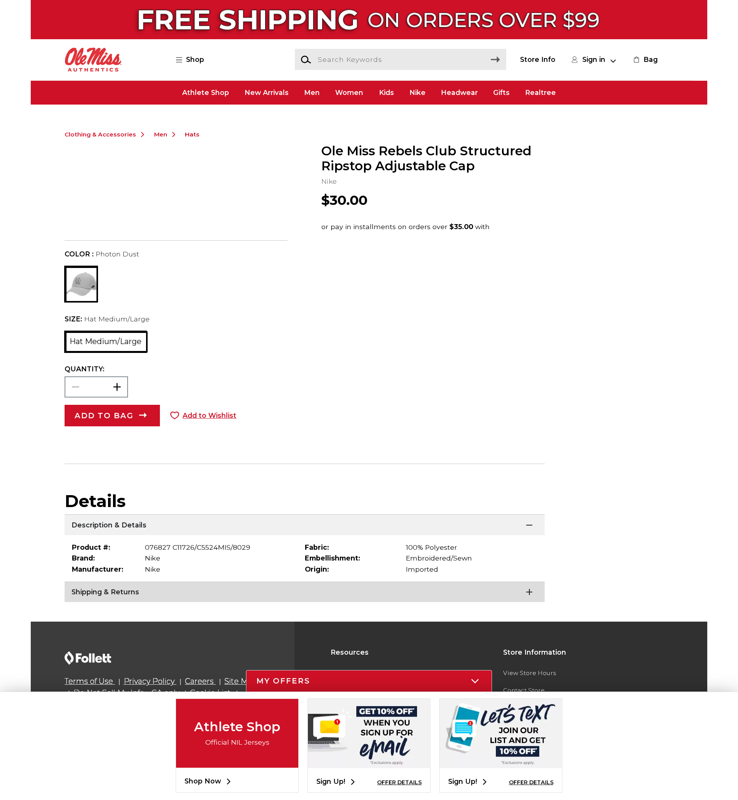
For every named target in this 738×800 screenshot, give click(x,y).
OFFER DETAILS (399, 782)
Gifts (501, 92)
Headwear (459, 92)
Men (312, 92)
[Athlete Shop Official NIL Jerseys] (237, 761)
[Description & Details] (305, 524)
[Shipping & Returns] (305, 591)
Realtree (540, 92)
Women (349, 92)
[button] (194, 60)
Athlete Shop (205, 92)
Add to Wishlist (209, 415)
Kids (386, 92)
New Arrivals (266, 92)
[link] (644, 60)
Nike (417, 92)
